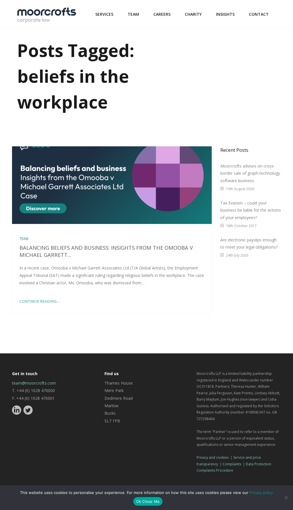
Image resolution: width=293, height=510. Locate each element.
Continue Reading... (39, 301)
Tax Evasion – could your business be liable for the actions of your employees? (250, 210)
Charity (193, 14)
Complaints (232, 464)
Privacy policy (261, 492)
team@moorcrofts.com (34, 383)
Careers (162, 14)
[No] (286, 498)
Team (133, 14)
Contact (259, 14)
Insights (225, 14)
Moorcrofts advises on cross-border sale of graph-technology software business (250, 173)
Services (104, 14)
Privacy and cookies (213, 457)
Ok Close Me (148, 501)
